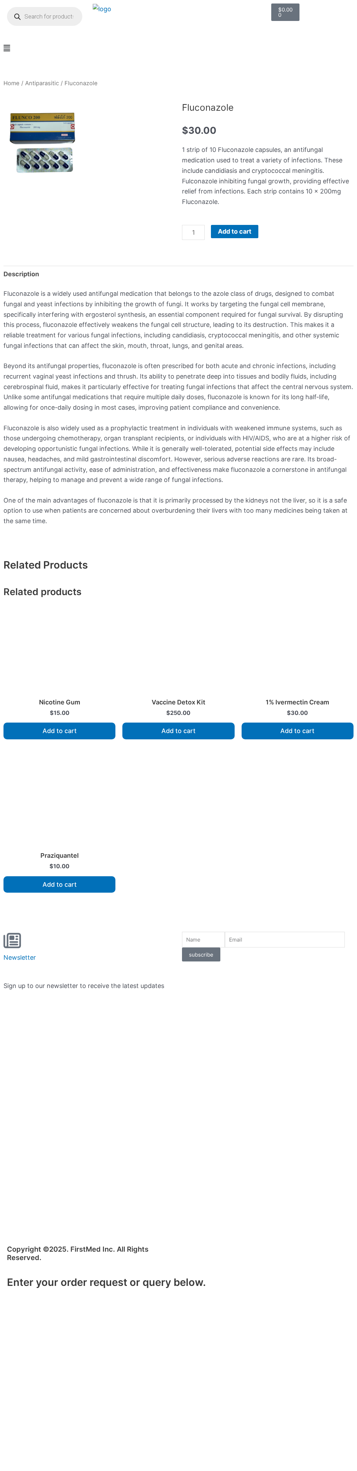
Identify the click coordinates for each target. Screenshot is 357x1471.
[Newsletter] (12, 940)
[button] (178, 48)
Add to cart (234, 231)
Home (11, 83)
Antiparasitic (42, 83)
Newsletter (19, 957)
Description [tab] (21, 274)
